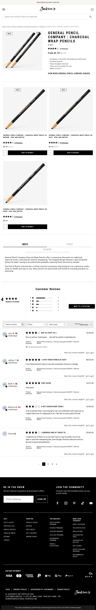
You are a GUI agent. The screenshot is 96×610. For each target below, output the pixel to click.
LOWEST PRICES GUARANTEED (48, 4)
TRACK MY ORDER (9, 533)
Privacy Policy (57, 607)
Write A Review (82, 306)
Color (9, 26)
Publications (77, 531)
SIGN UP (41, 499)
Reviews (29, 526)
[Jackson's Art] (48, 9)
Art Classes (77, 546)
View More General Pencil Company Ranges (69, 73)
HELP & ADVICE (9, 522)
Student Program (56, 528)
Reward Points (31, 536)
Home (4, 26)
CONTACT (7, 540)
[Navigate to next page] (56, 464)
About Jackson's (79, 524)
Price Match (30, 529)
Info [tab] (25, 244)
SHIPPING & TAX (9, 526)
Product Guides (32, 522)
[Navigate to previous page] (39, 464)
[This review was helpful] (87, 353)
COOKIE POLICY (63, 589)
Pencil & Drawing (17, 26)
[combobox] (44, 16)
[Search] (90, 17)
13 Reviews (64, 49)
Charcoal (42, 26)
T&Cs (8, 589)
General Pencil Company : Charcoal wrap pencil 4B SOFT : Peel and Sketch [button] (58, 342)
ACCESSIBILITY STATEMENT (42, 589)
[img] (49, 48)
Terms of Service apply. (73, 607)
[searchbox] (12, 324)
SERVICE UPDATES (10, 529)
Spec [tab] (69, 244)
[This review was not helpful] (91, 353)
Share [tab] (47, 249)
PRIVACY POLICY (20, 589)
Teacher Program (56, 531)
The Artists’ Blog (79, 528)
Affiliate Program (56, 535)
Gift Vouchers (31, 533)
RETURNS (7, 536)
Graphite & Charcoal (31, 26)
